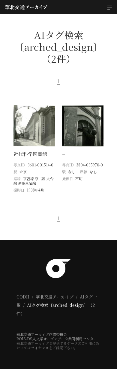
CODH (22, 297)
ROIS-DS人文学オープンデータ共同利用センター (56, 338)
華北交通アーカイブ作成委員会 (41, 334)
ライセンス (40, 347)
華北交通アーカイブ (55, 297)
